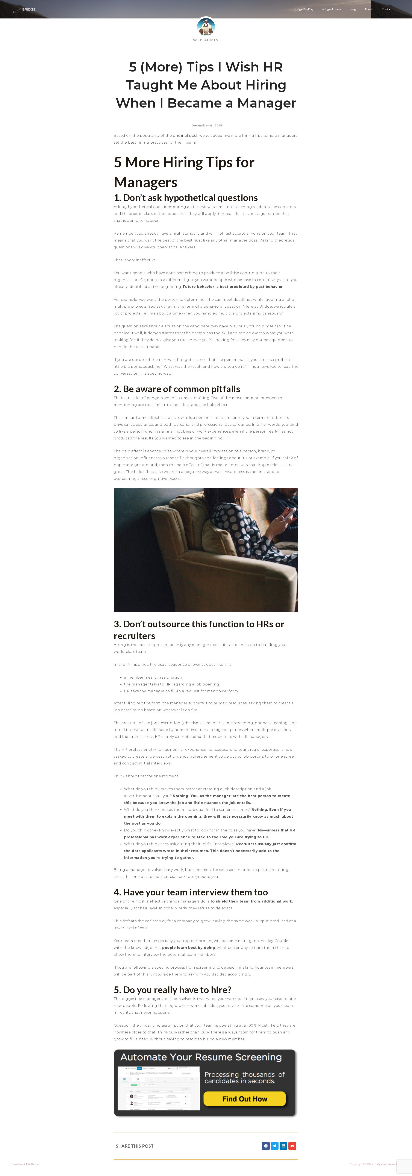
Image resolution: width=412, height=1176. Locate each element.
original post (185, 136)
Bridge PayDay (303, 9)
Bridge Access (331, 9)
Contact (387, 9)
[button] (266, 1146)
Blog (353, 9)
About (368, 9)
